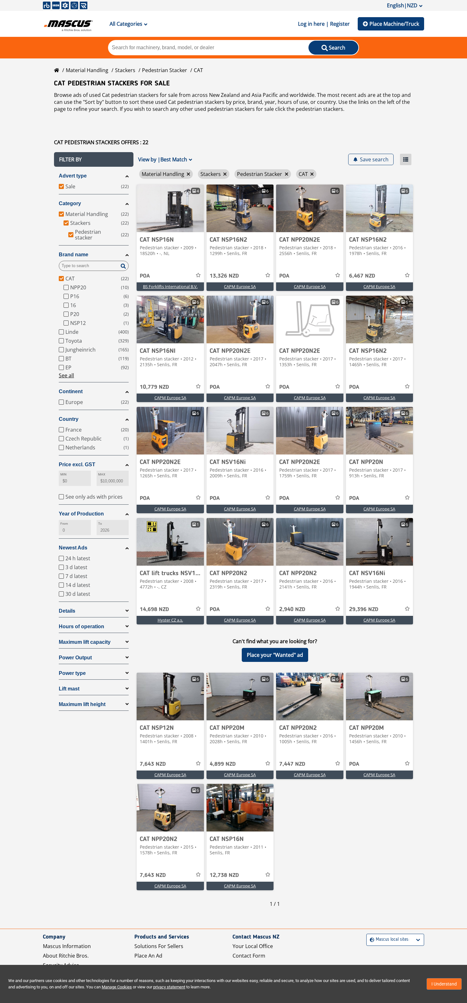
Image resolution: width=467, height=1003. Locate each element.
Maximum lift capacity (85, 642)
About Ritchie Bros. (66, 955)
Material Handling (87, 70)
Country (68, 419)
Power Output (75, 657)
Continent (71, 391)
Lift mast (69, 688)
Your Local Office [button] (253, 946)
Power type (72, 673)
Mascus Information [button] (67, 946)
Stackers (125, 70)
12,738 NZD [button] (224, 875)
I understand (444, 983)
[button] (93, 159)
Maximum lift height (82, 704)
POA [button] (145, 276)
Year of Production (81, 513)
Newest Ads (73, 547)
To (100, 523)
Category (70, 203)
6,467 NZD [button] (362, 276)
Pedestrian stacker (164, 70)
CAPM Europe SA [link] (240, 286)
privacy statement (169, 987)
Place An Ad (148, 955)
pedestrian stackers (319, 108)
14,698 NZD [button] (154, 609)
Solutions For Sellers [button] (158, 946)
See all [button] (66, 375)
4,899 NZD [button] (223, 764)
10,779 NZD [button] (154, 387)
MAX (101, 474)
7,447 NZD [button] (292, 764)
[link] (170, 208)
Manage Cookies (117, 987)
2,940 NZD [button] (292, 609)
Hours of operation (81, 626)
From (64, 523)
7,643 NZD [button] (153, 764)
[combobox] (370, 939)
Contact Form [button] (249, 955)
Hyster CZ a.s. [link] (170, 620)
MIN (63, 474)
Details (67, 611)
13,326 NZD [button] (224, 276)
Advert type (73, 175)
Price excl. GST (77, 464)
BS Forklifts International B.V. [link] (170, 286)
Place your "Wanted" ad (275, 654)
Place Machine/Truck (394, 23)
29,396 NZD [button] (363, 609)
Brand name (73, 254)
